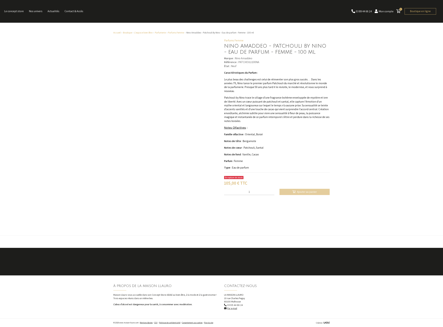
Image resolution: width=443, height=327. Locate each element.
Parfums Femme (233, 40)
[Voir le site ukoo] (327, 323)
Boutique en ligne (420, 11)
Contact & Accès (74, 11)
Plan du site (208, 322)
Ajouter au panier (307, 192)
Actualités (53, 11)
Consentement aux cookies (192, 322)
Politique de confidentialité (169, 322)
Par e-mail (232, 308)
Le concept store (14, 11)
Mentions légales (146, 322)
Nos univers (35, 11)
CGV (155, 322)
